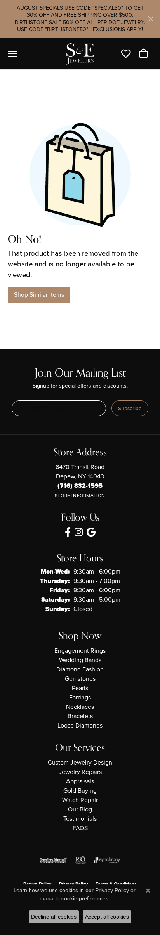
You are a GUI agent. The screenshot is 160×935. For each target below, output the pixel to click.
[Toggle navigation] (12, 53)
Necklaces (80, 706)
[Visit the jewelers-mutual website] (53, 860)
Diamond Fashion (80, 669)
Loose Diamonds (80, 725)
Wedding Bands (80, 659)
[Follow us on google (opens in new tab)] (91, 532)
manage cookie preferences (74, 898)
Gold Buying (80, 790)
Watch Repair (80, 799)
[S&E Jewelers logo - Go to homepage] (80, 53)
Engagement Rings (80, 650)
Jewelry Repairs (80, 771)
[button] (128, 54)
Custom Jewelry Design (80, 762)
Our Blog (80, 809)
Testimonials (80, 818)
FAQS (80, 827)
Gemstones (80, 678)
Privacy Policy (112, 890)
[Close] (150, 19)
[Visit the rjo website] (80, 860)
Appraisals (80, 781)
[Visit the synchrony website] (107, 860)
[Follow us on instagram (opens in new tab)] (79, 532)
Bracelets (80, 716)
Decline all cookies (54, 917)
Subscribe (130, 408)
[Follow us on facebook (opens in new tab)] (68, 532)
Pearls (80, 688)
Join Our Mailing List (80, 373)
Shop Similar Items (39, 294)
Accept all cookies (107, 917)
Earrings (80, 697)
